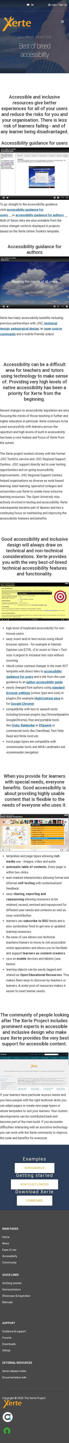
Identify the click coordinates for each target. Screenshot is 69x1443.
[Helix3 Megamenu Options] (62, 21)
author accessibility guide (44, 682)
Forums (7, 1337)
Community (9, 1262)
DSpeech (45, 725)
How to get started (34, 1184)
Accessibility (9, 1256)
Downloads (34, 1200)
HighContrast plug (47, 698)
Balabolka (28, 725)
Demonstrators (11, 1289)
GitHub (6, 1350)
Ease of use (9, 1249)
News (5, 1243)
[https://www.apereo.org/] (34, 1417)
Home (6, 1237)
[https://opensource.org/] (34, 1430)
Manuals (7, 1302)
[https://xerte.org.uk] (34, 1404)
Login (53, 4)
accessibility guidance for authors (40, 215)
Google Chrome (22, 704)
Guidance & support (14, 1331)
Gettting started (11, 1283)
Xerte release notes (14, 1371)
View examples (34, 1168)
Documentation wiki (14, 1377)
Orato (16, 725)
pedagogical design (25, 329)
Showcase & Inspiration (16, 1295)
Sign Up (63, 4)
